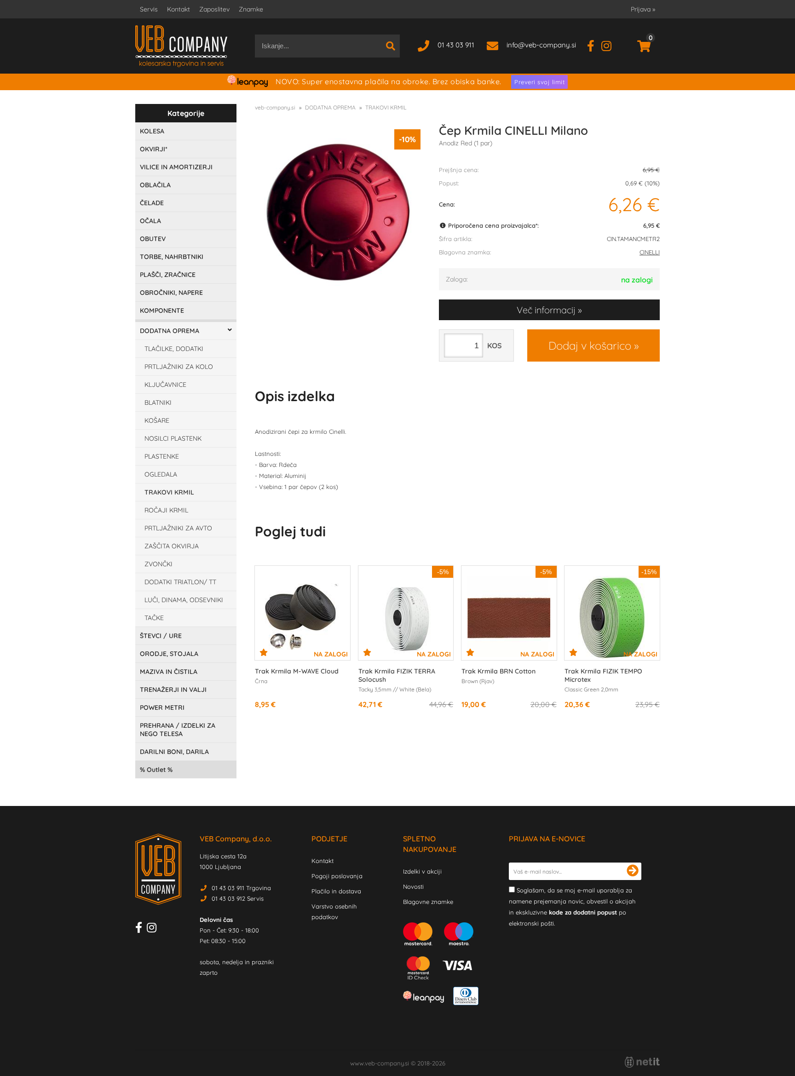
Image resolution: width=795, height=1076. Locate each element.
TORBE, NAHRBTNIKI (171, 257)
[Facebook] (594, 44)
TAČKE (154, 618)
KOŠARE (156, 420)
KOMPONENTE (162, 310)
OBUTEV (153, 239)
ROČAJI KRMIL (166, 510)
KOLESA (152, 131)
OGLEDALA (160, 474)
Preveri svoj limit (539, 82)
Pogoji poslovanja (337, 876)
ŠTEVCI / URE (161, 636)
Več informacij (546, 310)
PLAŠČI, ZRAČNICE (168, 274)
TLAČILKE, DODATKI (173, 349)
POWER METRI (162, 707)
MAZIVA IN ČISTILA (168, 671)
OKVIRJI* (153, 149)
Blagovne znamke (428, 901)
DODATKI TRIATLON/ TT (180, 582)
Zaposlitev (214, 9)
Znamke (251, 9)
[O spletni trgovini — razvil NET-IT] (642, 1062)
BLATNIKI (158, 402)
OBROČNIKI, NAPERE (171, 292)
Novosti (413, 886)
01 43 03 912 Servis (238, 898)
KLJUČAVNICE (165, 384)
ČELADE (152, 203)
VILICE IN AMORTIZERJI (176, 167)
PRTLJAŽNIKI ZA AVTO (178, 528)
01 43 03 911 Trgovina (241, 888)
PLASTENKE (161, 456)
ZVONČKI (158, 564)
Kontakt (178, 9)
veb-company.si (275, 107)
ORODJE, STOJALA (169, 654)
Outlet (156, 769)
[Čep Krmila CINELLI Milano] (338, 212)
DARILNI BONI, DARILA (174, 752)
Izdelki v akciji (422, 871)
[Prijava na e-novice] (632, 871)
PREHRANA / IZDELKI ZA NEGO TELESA (177, 729)
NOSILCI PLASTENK (173, 438)
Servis (149, 9)
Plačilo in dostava (336, 891)
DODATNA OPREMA (169, 331)
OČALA (150, 221)
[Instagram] (609, 44)
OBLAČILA (155, 185)
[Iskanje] (390, 46)
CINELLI (649, 252)
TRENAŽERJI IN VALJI (173, 689)
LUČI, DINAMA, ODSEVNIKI (183, 600)
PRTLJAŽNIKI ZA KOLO (178, 367)
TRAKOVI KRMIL (169, 492)
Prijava (643, 9)
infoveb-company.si (541, 44)
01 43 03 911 (456, 44)
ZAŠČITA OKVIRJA (171, 546)
